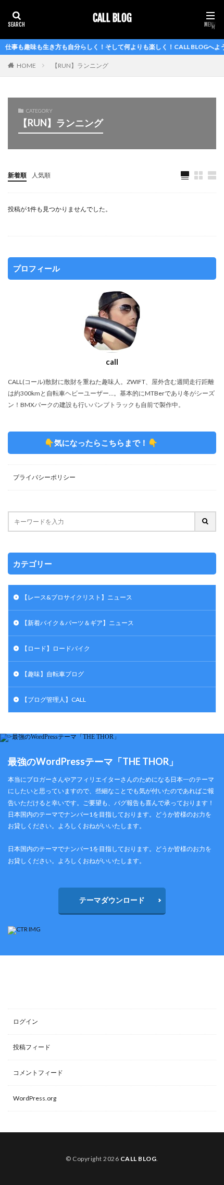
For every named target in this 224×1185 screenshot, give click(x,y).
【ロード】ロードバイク (55, 648)
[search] (205, 521)
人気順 (41, 175)
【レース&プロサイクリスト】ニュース (76, 597)
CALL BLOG (112, 18)
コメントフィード (38, 1072)
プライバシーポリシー (44, 477)
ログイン (25, 1021)
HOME (26, 65)
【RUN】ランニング (80, 65)
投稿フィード (32, 1047)
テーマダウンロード (112, 899)
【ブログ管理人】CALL (53, 699)
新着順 (17, 175)
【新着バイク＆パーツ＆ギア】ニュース (77, 623)
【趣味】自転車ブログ (52, 674)
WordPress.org (34, 1098)
